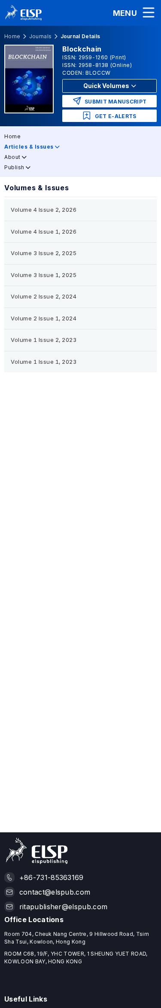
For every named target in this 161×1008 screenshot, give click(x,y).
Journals (40, 36)
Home (12, 36)
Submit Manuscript (115, 101)
